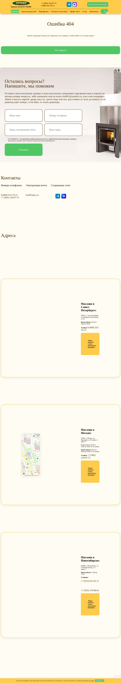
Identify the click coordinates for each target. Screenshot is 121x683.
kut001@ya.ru (32, 195)
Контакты (94, 11)
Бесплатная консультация (98, 4)
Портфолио (44, 11)
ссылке (92, 680)
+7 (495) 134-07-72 (48, 3)
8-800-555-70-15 (47, 6)
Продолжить (99, 680)
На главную (60, 50)
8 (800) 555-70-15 (9, 195)
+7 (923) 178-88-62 (90, 590)
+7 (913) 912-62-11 (90, 581)
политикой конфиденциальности (33, 139)
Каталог (14, 11)
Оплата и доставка (59, 11)
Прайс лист (75, 11)
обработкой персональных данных (62, 139)
